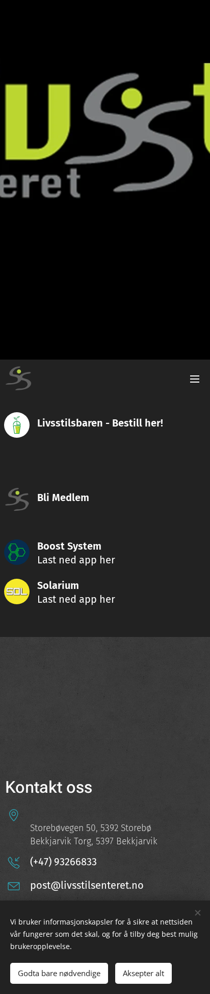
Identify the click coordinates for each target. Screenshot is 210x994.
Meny (195, 378)
